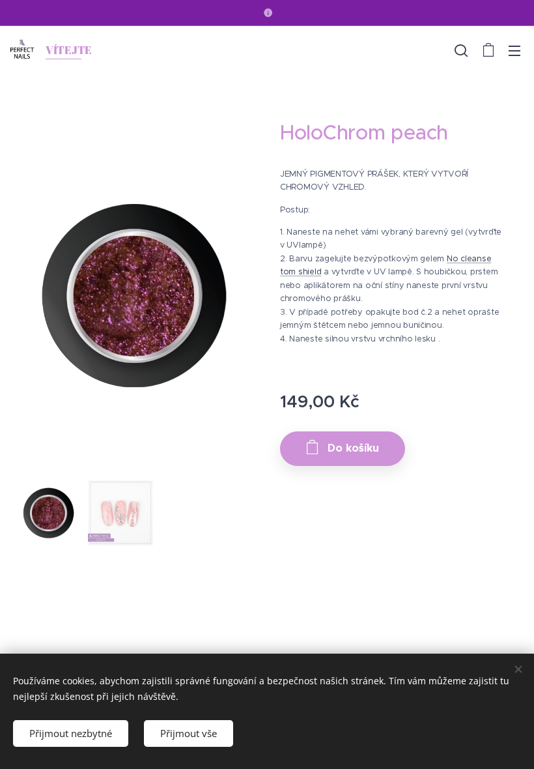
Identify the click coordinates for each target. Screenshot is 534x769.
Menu (514, 50)
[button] (461, 50)
